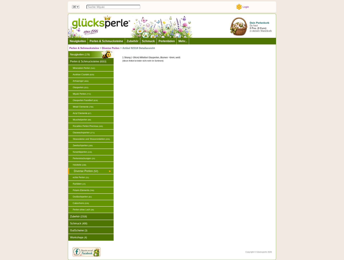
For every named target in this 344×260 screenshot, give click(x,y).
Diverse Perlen (111, 48)
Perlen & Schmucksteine (84, 48)
